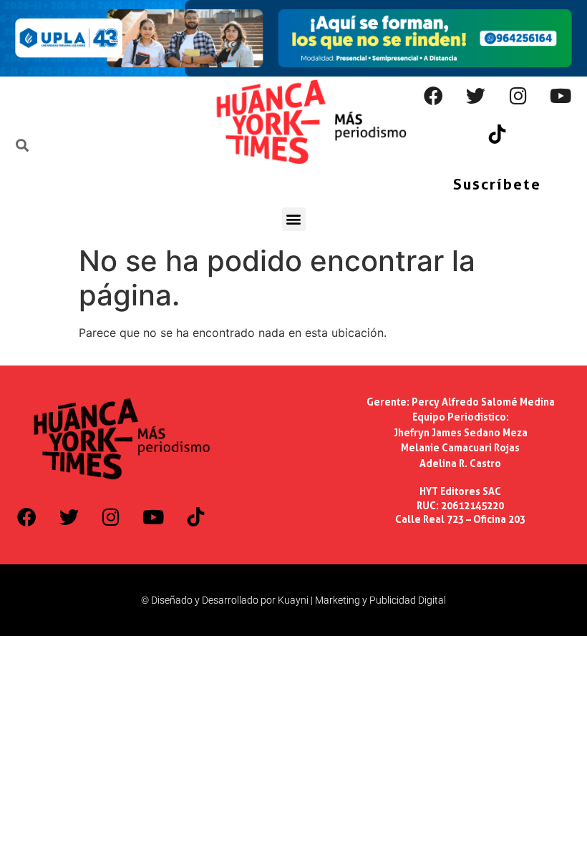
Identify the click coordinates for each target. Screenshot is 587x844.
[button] (294, 219)
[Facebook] (433, 96)
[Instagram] (518, 96)
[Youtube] (560, 96)
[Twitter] (476, 96)
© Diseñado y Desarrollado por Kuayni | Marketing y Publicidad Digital (293, 600)
